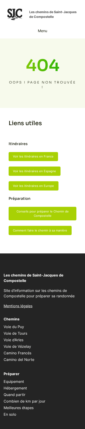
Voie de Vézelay (17, 346)
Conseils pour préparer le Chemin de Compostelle (43, 214)
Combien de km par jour (24, 401)
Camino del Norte (19, 359)
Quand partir (14, 394)
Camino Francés (17, 353)
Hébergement (15, 388)
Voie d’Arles (13, 340)
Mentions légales (18, 306)
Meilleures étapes (19, 407)
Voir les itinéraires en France (33, 156)
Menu (42, 31)
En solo (10, 414)
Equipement (14, 381)
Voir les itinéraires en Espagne (34, 171)
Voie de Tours (15, 333)
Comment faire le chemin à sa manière (40, 230)
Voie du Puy (14, 326)
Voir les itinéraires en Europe (33, 186)
